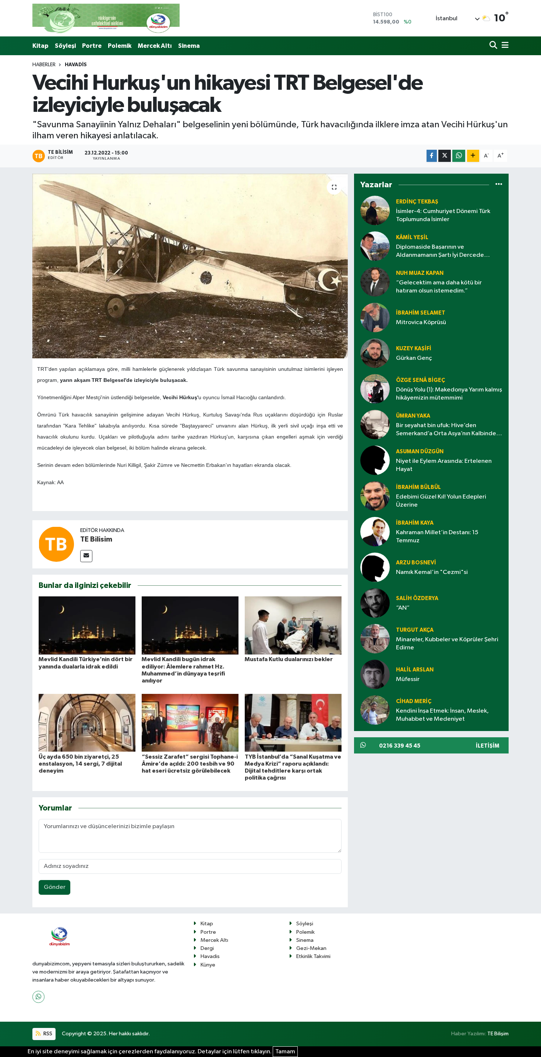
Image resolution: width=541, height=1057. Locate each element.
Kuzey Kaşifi (413, 348)
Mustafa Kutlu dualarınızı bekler (289, 659)
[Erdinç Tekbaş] (375, 210)
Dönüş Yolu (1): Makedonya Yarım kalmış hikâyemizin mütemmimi (449, 394)
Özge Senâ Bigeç (420, 380)
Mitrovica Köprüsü (421, 322)
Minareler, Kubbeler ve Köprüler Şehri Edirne (447, 643)
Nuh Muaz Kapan (419, 273)
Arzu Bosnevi (416, 562)
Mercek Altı (155, 46)
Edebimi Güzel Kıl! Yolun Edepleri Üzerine (441, 501)
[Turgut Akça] (375, 638)
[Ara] (494, 46)
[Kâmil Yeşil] (375, 246)
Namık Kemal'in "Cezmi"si (432, 572)
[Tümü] (498, 185)
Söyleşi (65, 46)
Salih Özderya (417, 598)
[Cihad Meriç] (375, 710)
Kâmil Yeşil (412, 237)
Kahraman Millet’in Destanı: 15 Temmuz (437, 536)
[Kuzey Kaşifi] (375, 353)
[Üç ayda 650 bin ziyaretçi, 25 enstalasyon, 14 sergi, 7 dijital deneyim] (87, 723)
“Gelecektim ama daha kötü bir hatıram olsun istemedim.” (439, 287)
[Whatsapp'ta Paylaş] (458, 156)
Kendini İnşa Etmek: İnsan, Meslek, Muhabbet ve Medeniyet (442, 715)
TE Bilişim (498, 1033)
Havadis (76, 64)
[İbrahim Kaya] (375, 531)
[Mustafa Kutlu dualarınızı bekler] (293, 625)
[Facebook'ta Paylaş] (432, 156)
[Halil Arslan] (375, 674)
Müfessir (408, 679)
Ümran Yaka (413, 416)
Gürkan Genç (414, 358)
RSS (47, 1033)
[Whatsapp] (38, 997)
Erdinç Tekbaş (417, 202)
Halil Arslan (415, 670)
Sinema (189, 46)
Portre (92, 46)
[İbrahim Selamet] (375, 317)
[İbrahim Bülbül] (375, 496)
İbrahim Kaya (415, 523)
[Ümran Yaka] (375, 424)
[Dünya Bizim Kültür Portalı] (106, 18)
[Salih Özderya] (375, 603)
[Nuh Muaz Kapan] (375, 282)
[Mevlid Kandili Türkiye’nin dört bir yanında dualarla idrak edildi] (87, 625)
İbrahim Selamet (420, 313)
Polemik (119, 46)
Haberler (44, 64)
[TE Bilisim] (56, 544)
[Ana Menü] (504, 46)
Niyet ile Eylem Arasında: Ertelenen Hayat (444, 465)
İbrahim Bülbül (418, 487)
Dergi (207, 948)
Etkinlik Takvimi (313, 956)
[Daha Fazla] (473, 156)
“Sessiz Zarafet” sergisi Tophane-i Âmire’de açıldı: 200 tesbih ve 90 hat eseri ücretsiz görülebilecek (190, 764)
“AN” (403, 608)
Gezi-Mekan (311, 948)
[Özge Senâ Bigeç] (375, 389)
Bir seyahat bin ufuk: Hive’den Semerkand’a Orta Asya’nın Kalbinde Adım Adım (446, 429)
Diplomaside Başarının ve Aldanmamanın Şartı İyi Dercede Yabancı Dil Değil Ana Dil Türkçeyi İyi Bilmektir (444, 251)
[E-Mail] (86, 556)
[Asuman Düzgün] (375, 460)
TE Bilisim (96, 539)
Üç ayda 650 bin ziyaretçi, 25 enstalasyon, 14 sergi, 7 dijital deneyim (80, 764)
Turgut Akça (415, 630)
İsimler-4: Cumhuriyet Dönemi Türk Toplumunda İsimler (443, 215)
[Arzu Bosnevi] (375, 567)
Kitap (40, 46)
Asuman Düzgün (419, 451)
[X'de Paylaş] (444, 156)
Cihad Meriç (413, 701)
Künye (208, 965)
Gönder (55, 887)
